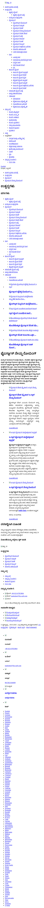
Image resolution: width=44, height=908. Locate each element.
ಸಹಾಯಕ (12, 96)
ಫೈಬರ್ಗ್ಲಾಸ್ (12, 20)
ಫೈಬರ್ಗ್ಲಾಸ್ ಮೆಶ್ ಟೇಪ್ (20, 33)
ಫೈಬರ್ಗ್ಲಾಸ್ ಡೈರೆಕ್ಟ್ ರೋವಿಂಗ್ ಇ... (21, 292)
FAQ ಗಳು (12, 162)
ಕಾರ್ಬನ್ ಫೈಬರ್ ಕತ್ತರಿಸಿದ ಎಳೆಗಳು (23, 85)
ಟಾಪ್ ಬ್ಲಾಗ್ (21, 627)
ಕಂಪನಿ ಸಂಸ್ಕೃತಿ (14, 114)
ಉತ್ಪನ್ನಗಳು (8, 9)
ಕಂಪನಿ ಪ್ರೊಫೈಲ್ (14, 112)
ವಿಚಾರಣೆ (11, 428)
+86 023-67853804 (17, 593)
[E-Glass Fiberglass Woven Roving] (21, 482)
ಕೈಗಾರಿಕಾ (11, 157)
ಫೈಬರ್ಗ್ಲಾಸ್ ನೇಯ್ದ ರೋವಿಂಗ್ (22, 31)
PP (14, 67)
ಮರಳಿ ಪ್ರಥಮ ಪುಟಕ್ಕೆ (11, 7)
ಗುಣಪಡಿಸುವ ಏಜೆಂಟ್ (20, 104)
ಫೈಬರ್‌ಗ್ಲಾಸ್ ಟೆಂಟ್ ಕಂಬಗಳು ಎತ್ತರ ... (22, 335)
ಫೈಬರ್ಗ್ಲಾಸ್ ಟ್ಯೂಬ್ (18, 44)
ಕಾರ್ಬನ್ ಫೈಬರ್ (14, 69)
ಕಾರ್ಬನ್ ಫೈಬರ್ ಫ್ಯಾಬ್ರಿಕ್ (20, 72)
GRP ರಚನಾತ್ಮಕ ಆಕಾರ (20, 52)
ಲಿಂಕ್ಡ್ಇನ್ (16, 612)
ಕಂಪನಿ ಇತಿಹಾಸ (14, 117)
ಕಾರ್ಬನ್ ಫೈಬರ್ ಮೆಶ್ (19, 88)
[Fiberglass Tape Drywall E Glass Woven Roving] (24, 390)
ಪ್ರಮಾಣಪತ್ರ (13, 120)
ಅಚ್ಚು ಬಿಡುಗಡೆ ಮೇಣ (15, 93)
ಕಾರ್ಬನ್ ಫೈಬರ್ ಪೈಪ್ (19, 77)
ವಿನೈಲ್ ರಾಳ (16, 62)
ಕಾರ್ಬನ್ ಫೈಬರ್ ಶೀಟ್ (19, 75)
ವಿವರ (16, 428)
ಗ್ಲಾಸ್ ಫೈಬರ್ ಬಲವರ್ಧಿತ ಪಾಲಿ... (20, 313)
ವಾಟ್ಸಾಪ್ (14, 618)
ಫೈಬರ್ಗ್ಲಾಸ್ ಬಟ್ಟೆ (18, 36)
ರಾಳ (10, 54)
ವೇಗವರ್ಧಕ (16, 99)
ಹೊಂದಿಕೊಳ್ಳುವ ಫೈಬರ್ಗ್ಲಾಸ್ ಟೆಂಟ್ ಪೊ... (23, 325)
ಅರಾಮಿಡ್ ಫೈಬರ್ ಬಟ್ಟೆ (16, 91)
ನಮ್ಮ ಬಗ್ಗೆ (8, 109)
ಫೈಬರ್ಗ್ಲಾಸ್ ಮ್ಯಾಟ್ (18, 25)
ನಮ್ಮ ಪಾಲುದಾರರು (14, 125)
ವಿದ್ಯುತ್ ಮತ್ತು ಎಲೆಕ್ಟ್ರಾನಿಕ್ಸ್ (17, 138)
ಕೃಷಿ (10, 154)
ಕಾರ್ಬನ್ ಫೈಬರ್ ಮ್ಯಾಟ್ (20, 83)
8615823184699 (10, 683)
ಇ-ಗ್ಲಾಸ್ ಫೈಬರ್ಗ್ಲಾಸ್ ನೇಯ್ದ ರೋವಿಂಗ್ (22, 487)
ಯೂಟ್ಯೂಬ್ (17, 620)
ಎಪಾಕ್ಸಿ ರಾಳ (16, 57)
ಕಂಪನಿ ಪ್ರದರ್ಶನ (14, 122)
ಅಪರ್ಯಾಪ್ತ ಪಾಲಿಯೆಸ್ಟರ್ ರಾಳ (22, 60)
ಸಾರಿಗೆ (11, 151)
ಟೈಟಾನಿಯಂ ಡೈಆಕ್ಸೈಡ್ (20, 101)
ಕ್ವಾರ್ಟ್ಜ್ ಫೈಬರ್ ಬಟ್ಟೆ (19, 15)
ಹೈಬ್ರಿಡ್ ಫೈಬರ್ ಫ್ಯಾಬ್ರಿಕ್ (20, 80)
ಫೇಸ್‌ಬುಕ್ (16, 615)
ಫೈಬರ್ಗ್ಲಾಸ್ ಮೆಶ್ (18, 28)
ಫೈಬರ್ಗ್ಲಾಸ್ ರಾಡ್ (18, 41)
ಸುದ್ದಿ (6, 133)
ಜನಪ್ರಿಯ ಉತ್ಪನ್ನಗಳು (15, 17)
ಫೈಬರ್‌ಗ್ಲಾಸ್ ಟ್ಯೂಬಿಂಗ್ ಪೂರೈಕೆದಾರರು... (23, 304)
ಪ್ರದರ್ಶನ (12, 130)
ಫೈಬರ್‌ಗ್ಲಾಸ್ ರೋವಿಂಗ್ (20, 23)
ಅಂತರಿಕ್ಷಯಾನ (13, 143)
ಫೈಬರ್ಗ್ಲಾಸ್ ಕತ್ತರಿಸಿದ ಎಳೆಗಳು (22, 46)
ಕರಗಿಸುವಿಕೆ (12, 141)
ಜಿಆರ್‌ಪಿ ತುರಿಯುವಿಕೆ (19, 49)
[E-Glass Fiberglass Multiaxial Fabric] (23, 432)
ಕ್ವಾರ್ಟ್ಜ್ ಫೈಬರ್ (13, 12)
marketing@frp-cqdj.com (19, 596)
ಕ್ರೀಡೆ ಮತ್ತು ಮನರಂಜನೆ (16, 149)
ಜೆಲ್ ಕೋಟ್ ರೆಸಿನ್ (19, 65)
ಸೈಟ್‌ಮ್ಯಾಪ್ (12, 627)
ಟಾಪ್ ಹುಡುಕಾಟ (31, 627)
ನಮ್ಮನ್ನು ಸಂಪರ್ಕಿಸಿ (10, 159)
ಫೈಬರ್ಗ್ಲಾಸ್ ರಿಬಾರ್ (18, 38)
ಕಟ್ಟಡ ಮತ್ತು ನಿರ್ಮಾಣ (15, 146)
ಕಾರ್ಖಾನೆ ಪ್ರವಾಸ (14, 128)
